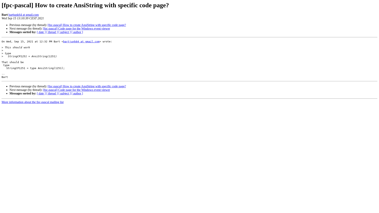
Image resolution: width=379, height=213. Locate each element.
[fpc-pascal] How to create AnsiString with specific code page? (87, 25)
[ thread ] (52, 32)
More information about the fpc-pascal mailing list (33, 102)
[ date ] (41, 32)
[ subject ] (64, 32)
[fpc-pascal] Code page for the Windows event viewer (76, 28)
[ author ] (77, 32)
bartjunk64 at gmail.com (23, 14)
